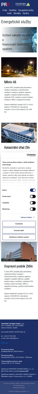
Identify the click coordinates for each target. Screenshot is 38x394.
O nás (5, 10)
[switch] (33, 196)
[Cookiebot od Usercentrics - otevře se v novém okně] (27, 155)
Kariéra (26, 13)
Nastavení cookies (19, 387)
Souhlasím (19, 224)
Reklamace (5, 342)
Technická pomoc (19, 385)
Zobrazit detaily (26, 217)
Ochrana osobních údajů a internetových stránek (19, 383)
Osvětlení (12, 10)
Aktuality (17, 13)
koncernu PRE (23, 371)
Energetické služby (26, 10)
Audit (9, 13)
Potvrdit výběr (19, 230)
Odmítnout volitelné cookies (19, 237)
